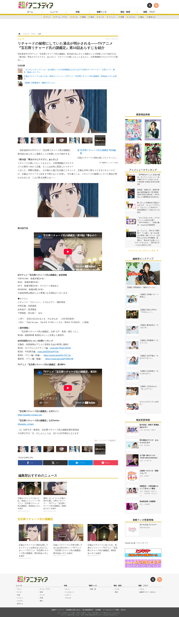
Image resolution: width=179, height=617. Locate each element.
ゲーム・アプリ (61, 17)
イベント (112, 17)
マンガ (74, 17)
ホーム (30, 12)
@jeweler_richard (26, 424)
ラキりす (68, 598)
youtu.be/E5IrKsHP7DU (48, 351)
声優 (122, 17)
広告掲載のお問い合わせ (73, 610)
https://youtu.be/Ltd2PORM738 (59, 359)
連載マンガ (101, 12)
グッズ (101, 17)
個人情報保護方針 (88, 610)
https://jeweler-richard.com (30, 415)
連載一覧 (93, 589)
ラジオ (117, 589)
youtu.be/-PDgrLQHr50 (60, 348)
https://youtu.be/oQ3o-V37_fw (57, 355)
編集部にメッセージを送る (110, 162)
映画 (84, 17)
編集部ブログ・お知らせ (148, 592)
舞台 (142, 17)
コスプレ (132, 17)
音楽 (92, 17)
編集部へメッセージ (58, 610)
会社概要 (98, 610)
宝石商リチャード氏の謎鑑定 (35, 519)
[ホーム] (19, 34)
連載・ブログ (149, 12)
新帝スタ (152, 17)
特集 (78, 12)
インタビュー (69, 592)
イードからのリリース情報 (111, 610)
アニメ (48, 17)
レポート (68, 595)
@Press (123, 610)
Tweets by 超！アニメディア (136, 543)
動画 (116, 592)
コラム (142, 589)
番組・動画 (125, 12)
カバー (67, 589)
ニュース (54, 12)
